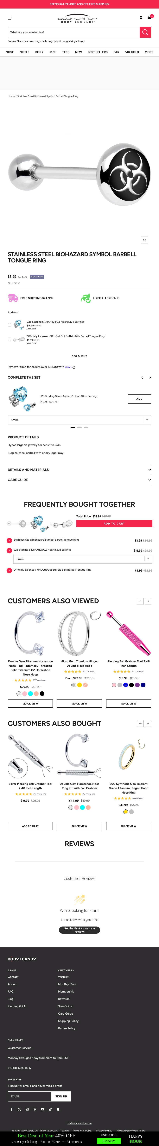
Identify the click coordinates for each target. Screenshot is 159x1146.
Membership (66, 991)
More (149, 52)
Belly (39, 52)
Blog (11, 999)
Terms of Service (82, 1130)
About (12, 984)
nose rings (35, 41)
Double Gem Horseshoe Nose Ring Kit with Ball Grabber (79, 786)
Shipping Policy (68, 1021)
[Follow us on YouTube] (43, 1109)
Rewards (63, 999)
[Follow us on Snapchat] (58, 1109)
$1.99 (52, 52)
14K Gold (132, 52)
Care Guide (65, 1013)
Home (11, 96)
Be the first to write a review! (79, 930)
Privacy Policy (104, 1130)
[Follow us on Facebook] (12, 1109)
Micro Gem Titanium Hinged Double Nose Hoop (79, 664)
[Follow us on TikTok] (50, 1109)
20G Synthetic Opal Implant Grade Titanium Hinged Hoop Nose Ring (128, 788)
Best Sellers (98, 52)
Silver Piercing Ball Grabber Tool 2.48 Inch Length (30, 786)
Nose (10, 52)
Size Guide (65, 1006)
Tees (65, 52)
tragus (81, 41)
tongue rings (69, 41)
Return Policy (66, 1028)
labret (57, 41)
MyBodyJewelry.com (79, 1123)
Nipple (24, 52)
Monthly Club (67, 984)
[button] (140, 601)
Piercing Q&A (16, 1006)
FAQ (11, 991)
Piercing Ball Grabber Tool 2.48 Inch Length (129, 664)
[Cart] (149, 18)
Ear (116, 52)
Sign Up (61, 1096)
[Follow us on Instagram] (27, 1109)
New (78, 52)
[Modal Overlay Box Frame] (79, 1138)
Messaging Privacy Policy (131, 1130)
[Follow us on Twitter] (19, 1109)
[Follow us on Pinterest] (35, 1109)
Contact (13, 977)
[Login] (141, 18)
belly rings (47, 41)
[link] (18, 693)
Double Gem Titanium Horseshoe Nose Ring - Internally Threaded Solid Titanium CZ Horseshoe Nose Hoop (30, 668)
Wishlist (63, 977)
